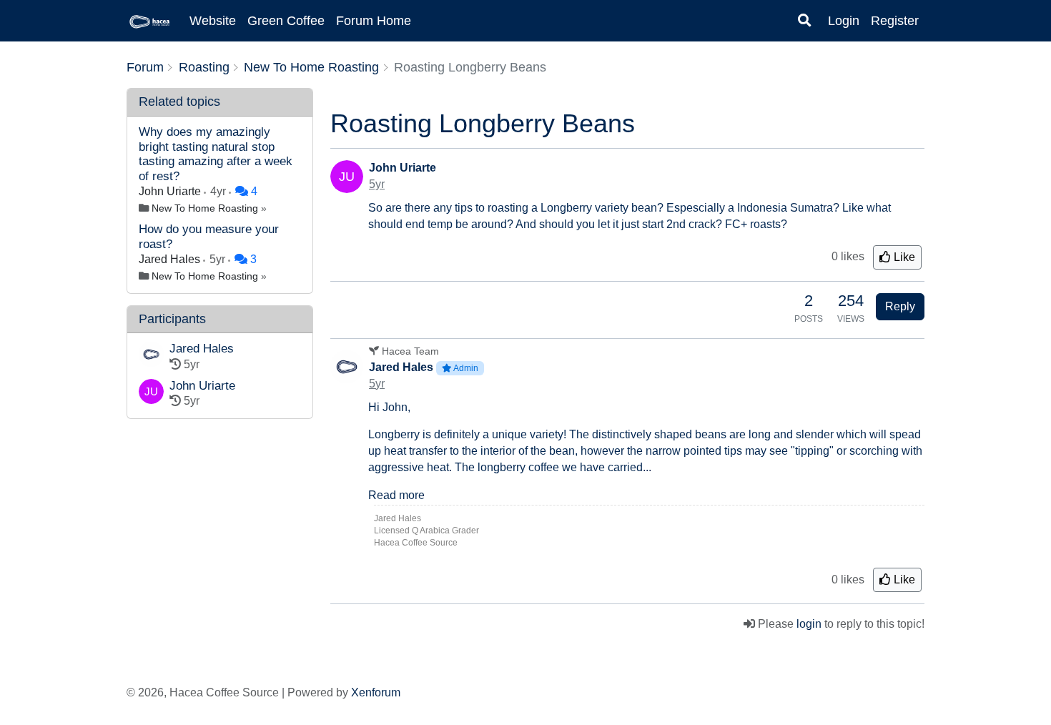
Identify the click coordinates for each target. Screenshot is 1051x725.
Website (212, 20)
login (808, 624)
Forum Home (373, 20)
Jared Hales (171, 259)
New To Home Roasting (205, 208)
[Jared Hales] (151, 357)
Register (895, 20)
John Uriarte (171, 191)
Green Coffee (286, 20)
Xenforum (375, 692)
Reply (900, 306)
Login (843, 20)
